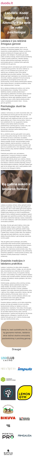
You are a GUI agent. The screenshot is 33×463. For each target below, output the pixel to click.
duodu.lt (7, 3)
